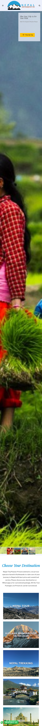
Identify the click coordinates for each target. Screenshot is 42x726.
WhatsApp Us (11, 722)
